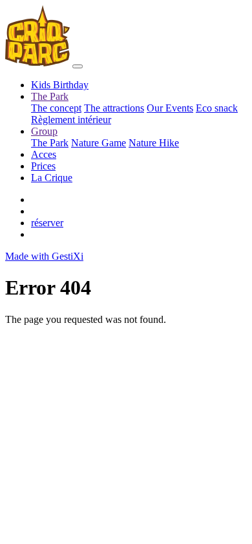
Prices (43, 165)
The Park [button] (49, 96)
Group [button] (44, 131)
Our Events (170, 107)
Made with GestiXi (44, 256)
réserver (47, 222)
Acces (43, 154)
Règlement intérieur (71, 119)
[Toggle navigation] (77, 66)
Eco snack (217, 107)
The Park (49, 142)
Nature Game (98, 142)
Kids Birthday (60, 84)
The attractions (114, 107)
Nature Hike (154, 142)
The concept (56, 107)
